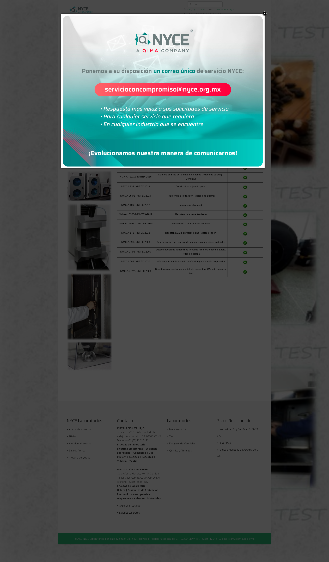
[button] (264, 13)
